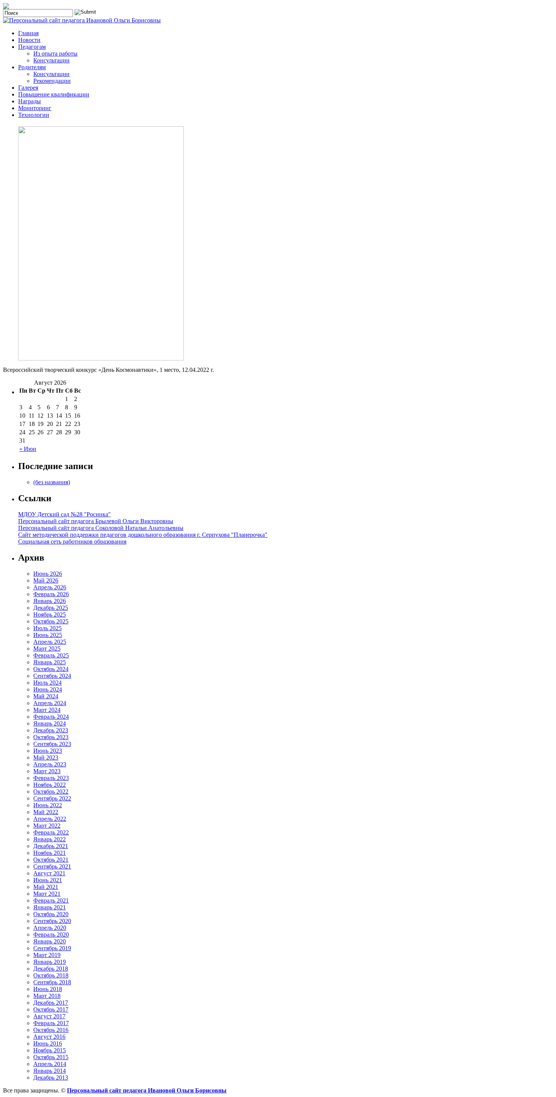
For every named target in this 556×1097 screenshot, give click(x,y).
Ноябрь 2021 (49, 853)
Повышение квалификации (53, 94)
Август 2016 (49, 1036)
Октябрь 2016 (50, 1030)
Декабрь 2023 (50, 730)
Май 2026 (45, 580)
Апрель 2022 (49, 819)
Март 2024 (47, 710)
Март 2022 (47, 825)
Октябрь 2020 (50, 914)
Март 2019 (47, 955)
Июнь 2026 (47, 573)
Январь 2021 (49, 907)
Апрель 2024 (49, 703)
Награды (29, 101)
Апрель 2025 (49, 642)
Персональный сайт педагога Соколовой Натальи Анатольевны (100, 528)
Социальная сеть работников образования (72, 541)
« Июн (27, 449)
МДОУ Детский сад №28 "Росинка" (64, 514)
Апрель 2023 (49, 764)
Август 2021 (49, 873)
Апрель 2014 (49, 1064)
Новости (29, 40)
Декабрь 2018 (50, 968)
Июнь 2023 (47, 750)
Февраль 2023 (51, 778)
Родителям (32, 67)
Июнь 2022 (47, 805)
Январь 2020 (49, 941)
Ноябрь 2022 (49, 785)
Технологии (33, 115)
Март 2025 (47, 648)
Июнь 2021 (47, 880)
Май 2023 (45, 757)
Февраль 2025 (51, 655)
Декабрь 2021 (50, 846)
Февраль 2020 (51, 934)
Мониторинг (34, 108)
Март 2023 (47, 771)
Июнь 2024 (47, 689)
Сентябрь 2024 (52, 676)
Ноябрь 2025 (49, 614)
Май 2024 (45, 696)
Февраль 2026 (51, 594)
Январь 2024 (49, 723)
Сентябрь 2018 (52, 982)
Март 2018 (47, 996)
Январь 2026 (49, 601)
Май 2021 (45, 887)
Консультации (51, 60)
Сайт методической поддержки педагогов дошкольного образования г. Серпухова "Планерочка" (142, 534)
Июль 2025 (47, 628)
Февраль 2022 (51, 832)
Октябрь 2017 (50, 1009)
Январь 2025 (49, 662)
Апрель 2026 (49, 587)
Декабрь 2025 (50, 607)
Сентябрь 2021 (52, 866)
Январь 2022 (49, 839)
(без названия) (51, 482)
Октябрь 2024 (50, 669)
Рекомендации (52, 81)
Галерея (28, 87)
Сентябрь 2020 (52, 921)
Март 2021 (47, 893)
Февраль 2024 (51, 716)
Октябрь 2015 (50, 1057)
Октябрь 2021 (50, 859)
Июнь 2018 (47, 989)
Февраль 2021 (51, 900)
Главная (28, 33)
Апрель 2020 (49, 928)
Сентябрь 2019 (52, 948)
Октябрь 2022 (50, 791)
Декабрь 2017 (50, 1002)
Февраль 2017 (51, 1023)
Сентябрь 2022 (52, 798)
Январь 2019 (49, 962)
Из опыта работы (55, 53)
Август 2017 (49, 1016)
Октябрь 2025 (50, 621)
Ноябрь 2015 (49, 1050)
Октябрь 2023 (50, 737)
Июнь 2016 (47, 1043)
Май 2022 (45, 812)
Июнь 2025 (47, 635)
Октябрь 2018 (50, 975)
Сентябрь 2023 (52, 744)
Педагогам (32, 47)
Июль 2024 (47, 682)
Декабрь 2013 (50, 1077)
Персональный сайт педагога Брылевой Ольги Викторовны (95, 521)
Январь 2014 (49, 1070)
